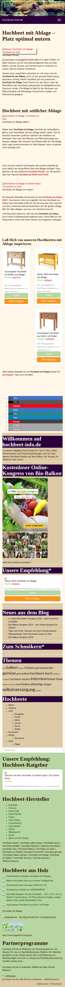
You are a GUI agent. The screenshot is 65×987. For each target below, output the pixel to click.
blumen (21, 668)
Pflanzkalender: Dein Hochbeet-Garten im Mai (29, 634)
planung (36, 684)
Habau (11, 817)
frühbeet (29, 668)
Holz (10, 711)
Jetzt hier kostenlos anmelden (16, 563)
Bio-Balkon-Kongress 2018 (20, 637)
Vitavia (11, 829)
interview (39, 679)
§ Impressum (56, 984)
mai (9, 684)
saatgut (47, 684)
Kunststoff (13, 732)
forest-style (13, 811)
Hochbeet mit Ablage (12, 911)
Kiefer (17, 720)
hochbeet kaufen (20, 679)
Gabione (12, 708)
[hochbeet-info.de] (32, 8)
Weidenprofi (14, 832)
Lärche (18, 723)
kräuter (5, 684)
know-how (55, 679)
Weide (17, 729)
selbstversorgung (18, 689)
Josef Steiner (14, 820)
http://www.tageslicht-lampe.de (17, 935)
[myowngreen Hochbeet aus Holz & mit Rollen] (49, 321)
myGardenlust (14, 823)
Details (16, 295)
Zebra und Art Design (18, 838)
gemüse (9, 673)
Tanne (17, 726)
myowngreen (14, 826)
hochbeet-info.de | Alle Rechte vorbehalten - (23, 979)
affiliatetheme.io (51, 979)
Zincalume (19, 738)
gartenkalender (44, 668)
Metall (11, 735)
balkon (12, 668)
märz (13, 684)
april (4, 668)
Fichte (17, 717)
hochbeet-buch (41, 673)
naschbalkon (23, 684)
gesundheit (23, 673)
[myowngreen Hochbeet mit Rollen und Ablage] (16, 259)
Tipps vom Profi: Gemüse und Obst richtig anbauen (32, 631)
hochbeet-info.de (12, 20)
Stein (10, 741)
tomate (38, 690)
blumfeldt (12, 805)
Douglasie (19, 714)
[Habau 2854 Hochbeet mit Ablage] (49, 261)
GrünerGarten (14, 814)
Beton (11, 705)
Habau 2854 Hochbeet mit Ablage (20, 581)
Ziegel (17, 744)
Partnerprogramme (25, 943)
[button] (13, 398)
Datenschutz (43, 984)
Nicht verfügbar (16, 301)
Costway (12, 808)
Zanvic (11, 835)
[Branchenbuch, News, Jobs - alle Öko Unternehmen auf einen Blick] (13, 926)
